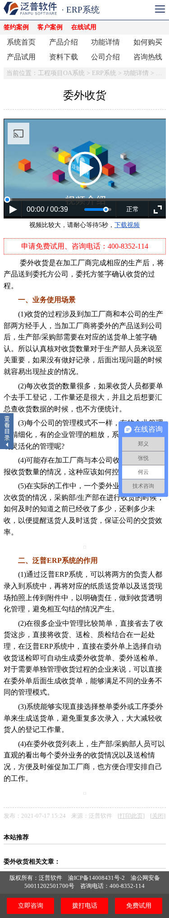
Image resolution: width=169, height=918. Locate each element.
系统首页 (21, 42)
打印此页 (131, 816)
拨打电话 (84, 905)
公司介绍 (105, 57)
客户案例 (50, 27)
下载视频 (127, 225)
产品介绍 (63, 42)
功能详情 (105, 42)
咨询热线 (147, 57)
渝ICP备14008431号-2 (96, 877)
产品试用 (21, 57)
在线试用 (83, 27)
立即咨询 (30, 905)
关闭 (158, 816)
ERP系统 (104, 73)
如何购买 (147, 42)
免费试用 (138, 905)
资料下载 (63, 57)
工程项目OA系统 (61, 73)
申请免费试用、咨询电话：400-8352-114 (84, 246)
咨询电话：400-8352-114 (112, 885)
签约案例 (16, 27)
